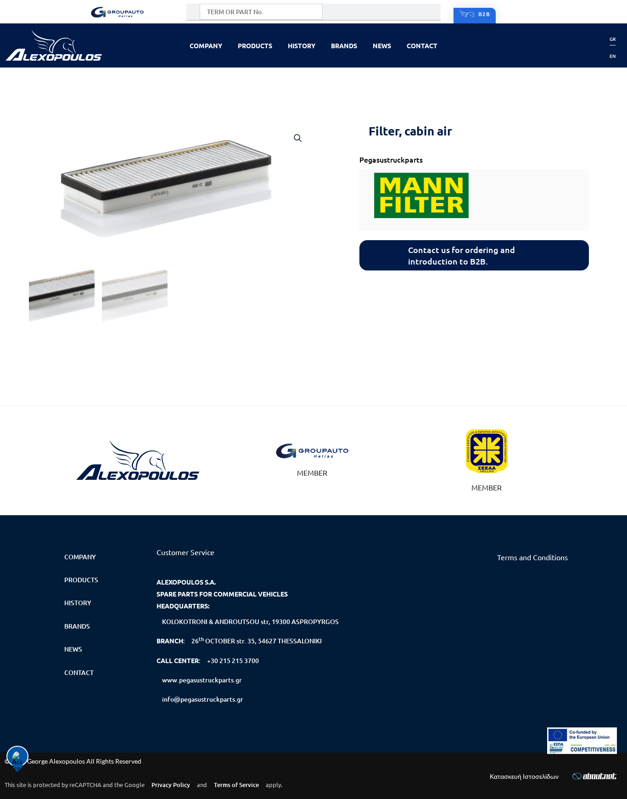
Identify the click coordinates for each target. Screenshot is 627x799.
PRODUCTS (255, 45)
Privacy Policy (170, 785)
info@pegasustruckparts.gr (202, 699)
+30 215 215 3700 (233, 660)
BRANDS (344, 45)
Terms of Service (236, 785)
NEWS (382, 45)
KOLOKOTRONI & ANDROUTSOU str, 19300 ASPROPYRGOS (250, 621)
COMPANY (206, 45)
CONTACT (422, 45)
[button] (298, 138)
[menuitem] (612, 39)
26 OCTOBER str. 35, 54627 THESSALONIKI (256, 640)
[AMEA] (582, 741)
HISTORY (301, 45)
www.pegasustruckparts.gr (202, 679)
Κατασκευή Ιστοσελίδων (524, 776)
